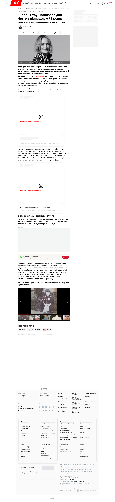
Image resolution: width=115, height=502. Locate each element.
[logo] (16, 3)
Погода (23, 435)
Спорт (82, 445)
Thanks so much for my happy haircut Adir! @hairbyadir (35, 207)
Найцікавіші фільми (26, 447)
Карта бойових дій (46, 426)
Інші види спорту (84, 456)
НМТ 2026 (43, 453)
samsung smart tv (92, 490)
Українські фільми (26, 449)
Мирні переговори (46, 428)
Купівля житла (64, 449)
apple (74, 490)
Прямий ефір (24, 428)
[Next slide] (67, 302)
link (39, 407)
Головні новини (25, 424)
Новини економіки (86, 422)
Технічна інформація (90, 393)
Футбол (82, 449)
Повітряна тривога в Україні (48, 431)
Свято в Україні (36, 3)
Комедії (23, 454)
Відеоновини (24, 431)
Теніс (81, 451)
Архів (86, 404)
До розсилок (48, 468)
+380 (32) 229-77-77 (69, 479)
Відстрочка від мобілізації (67, 435)
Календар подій (57, 3)
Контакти (87, 396)
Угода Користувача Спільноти (76, 408)
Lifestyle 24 (21, 8)
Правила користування (61, 411)
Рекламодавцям (62, 407)
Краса (27, 8)
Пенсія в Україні (84, 437)
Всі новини (24, 422)
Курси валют (83, 426)
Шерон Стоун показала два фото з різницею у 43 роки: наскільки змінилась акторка (50, 8)
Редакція (60, 396)
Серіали (23, 456)
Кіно (22, 445)
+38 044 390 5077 (44, 396)
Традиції (26, 3)
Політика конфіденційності (76, 394)
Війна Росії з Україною (48, 422)
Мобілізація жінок (65, 430)
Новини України (25, 426)
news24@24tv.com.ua (25, 396)
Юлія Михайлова (28, 27)
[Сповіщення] (98, 3)
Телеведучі (61, 404)
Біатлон (82, 454)
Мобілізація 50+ (64, 428)
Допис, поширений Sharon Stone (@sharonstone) (34, 143)
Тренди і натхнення (65, 451)
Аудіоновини (24, 433)
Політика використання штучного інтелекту (77, 398)
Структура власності (90, 401)
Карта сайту (88, 407)
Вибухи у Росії (44, 435)
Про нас (60, 393)
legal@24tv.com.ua (79, 481)
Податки (82, 435)
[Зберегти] (65, 32)
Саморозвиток (45, 455)
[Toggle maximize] (68, 290)
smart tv (82, 490)
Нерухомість (64, 445)
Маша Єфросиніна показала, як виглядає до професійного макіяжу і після (40, 90)
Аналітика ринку (64, 447)
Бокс (81, 447)
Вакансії (87, 399)
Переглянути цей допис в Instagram (30, 121)
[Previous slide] (21, 302)
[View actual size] (64, 290)
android (64, 490)
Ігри (86, 410)
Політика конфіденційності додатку (76, 403)
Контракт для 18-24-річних (67, 432)
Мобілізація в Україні (67, 422)
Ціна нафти (83, 424)
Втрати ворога (45, 437)
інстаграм (39, 76)
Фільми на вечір (25, 451)
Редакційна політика (63, 399)
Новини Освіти (45, 445)
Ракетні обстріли (45, 424)
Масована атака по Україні (48, 433)
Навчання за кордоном (47, 458)
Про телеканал (62, 401)
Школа (42, 451)
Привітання (47, 3)
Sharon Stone (35, 210)
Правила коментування (75, 412)
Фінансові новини (85, 428)
